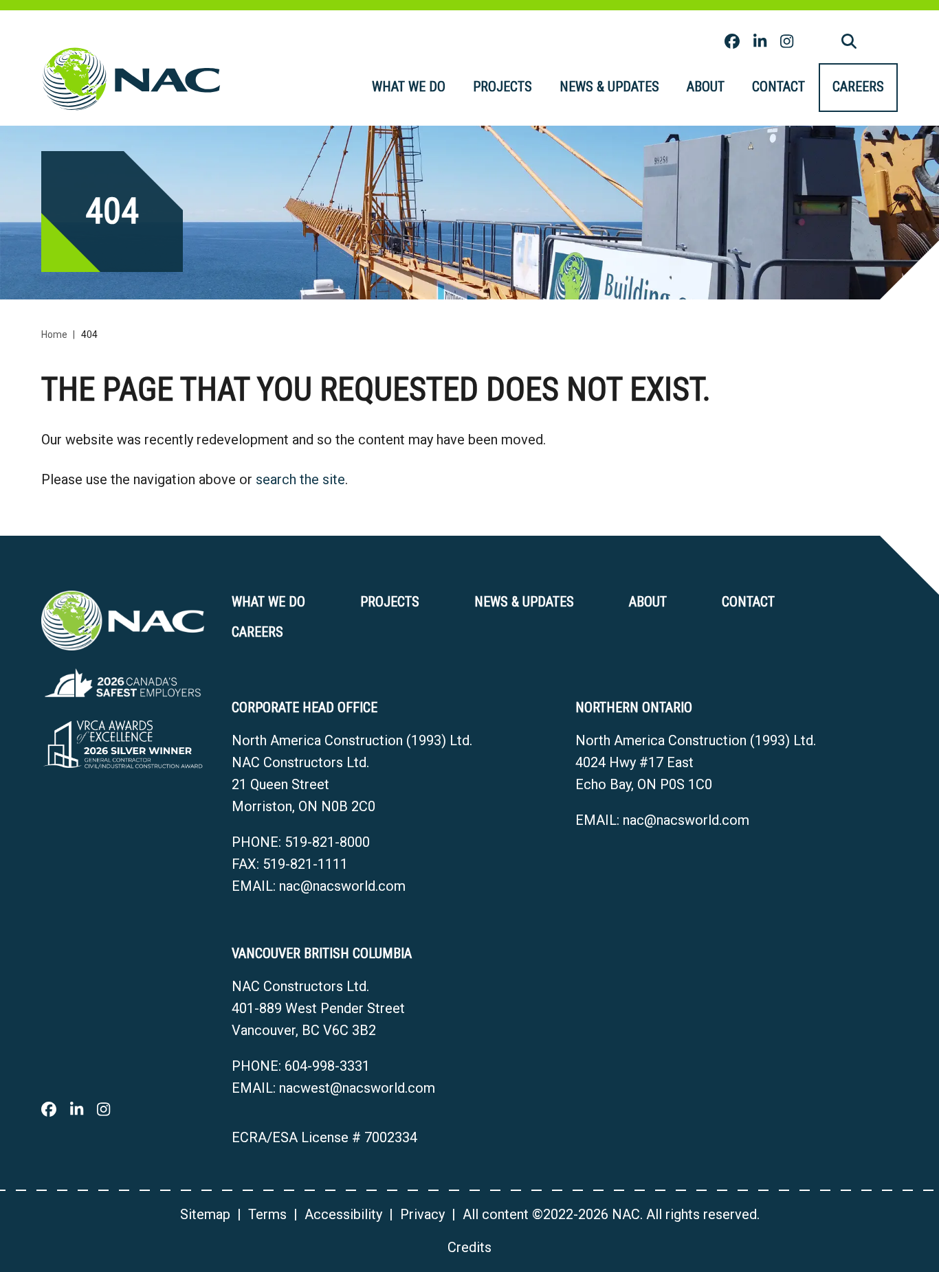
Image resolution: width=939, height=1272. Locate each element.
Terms (267, 1214)
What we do (408, 86)
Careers (858, 86)
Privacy (422, 1214)
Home (54, 334)
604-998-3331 (327, 1066)
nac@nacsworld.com (342, 886)
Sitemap (205, 1214)
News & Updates (609, 86)
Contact (778, 86)
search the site (300, 479)
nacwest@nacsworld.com (357, 1088)
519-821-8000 (327, 842)
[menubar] (628, 87)
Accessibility (343, 1214)
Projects (502, 86)
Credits (469, 1247)
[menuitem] (408, 87)
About (706, 86)
